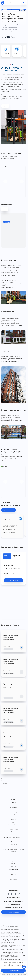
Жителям (13, 835)
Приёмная (13, 854)
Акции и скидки (13, 872)
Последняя (4, 784)
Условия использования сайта (13, 907)
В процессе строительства (13, 805)
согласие (8, 965)
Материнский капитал (13, 825)
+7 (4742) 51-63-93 (9, 573)
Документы (13, 883)
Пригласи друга (13, 874)
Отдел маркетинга (13, 856)
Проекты (13, 802)
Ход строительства (13, 879)
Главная (13, 799)
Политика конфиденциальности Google (10, 945)
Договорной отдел (13, 847)
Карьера (13, 831)
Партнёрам (13, 863)
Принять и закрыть (14, 970)
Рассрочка (13, 819)
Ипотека (13, 814)
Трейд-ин (13, 822)
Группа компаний (13, 829)
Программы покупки (13, 812)
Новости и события (13, 869)
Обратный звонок (13, 580)
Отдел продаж (13, 844)
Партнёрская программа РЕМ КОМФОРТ (13, 837)
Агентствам (13, 866)
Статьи (13, 877)
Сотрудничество (13, 861)
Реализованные (13, 807)
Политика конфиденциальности (13, 901)
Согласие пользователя (13, 904)
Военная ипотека (13, 817)
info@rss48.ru (7, 575)
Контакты (13, 841)
